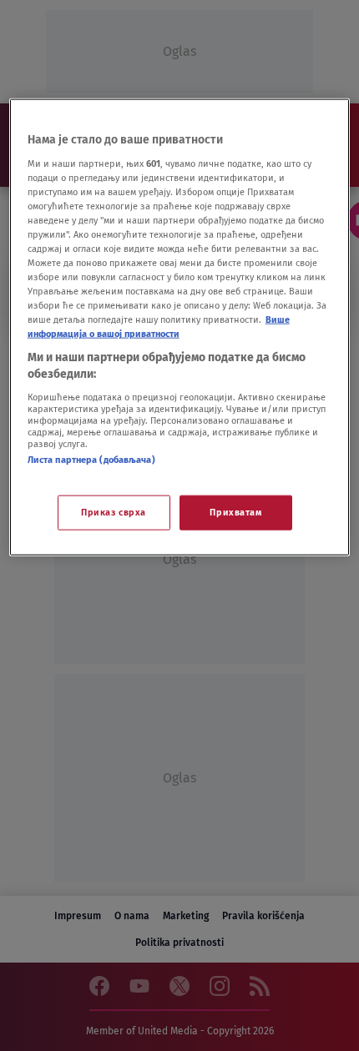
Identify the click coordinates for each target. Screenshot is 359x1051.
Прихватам (235, 512)
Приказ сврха (113, 512)
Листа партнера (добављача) (91, 459)
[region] (180, 327)
